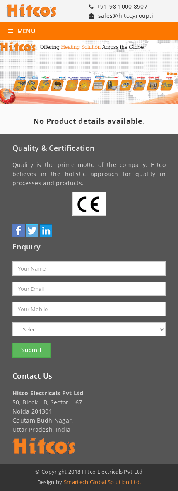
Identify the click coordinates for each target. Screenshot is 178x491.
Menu (25, 31)
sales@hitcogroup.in (127, 15)
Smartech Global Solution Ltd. (102, 482)
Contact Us (32, 376)
